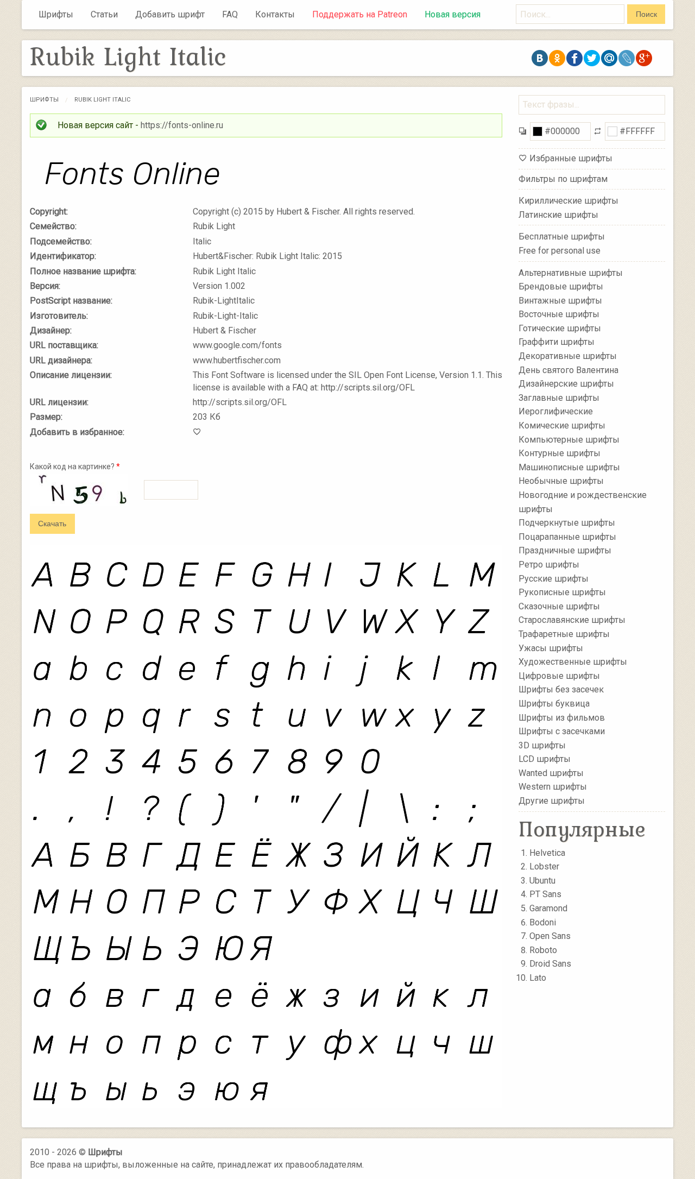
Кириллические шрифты (568, 201)
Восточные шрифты (559, 314)
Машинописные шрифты (569, 467)
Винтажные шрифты (560, 300)
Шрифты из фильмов (562, 717)
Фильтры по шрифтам (563, 179)
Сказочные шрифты (559, 606)
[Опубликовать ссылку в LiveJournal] (626, 58)
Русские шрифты (554, 578)
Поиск (646, 14)
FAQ (230, 14)
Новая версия (453, 14)
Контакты (275, 14)
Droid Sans (550, 964)
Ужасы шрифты (551, 647)
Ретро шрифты (549, 564)
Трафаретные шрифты (564, 634)
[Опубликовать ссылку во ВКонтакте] (540, 58)
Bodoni (542, 922)
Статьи (104, 14)
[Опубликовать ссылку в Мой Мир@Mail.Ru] (609, 58)
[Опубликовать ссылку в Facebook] (574, 58)
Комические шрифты (562, 425)
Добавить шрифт (170, 14)
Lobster (544, 866)
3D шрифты (542, 745)
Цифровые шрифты (559, 676)
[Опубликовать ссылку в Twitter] (592, 58)
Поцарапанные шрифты (567, 537)
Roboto (543, 950)
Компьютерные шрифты (569, 439)
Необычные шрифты (561, 481)
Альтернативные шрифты (571, 272)
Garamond (548, 908)
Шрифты (56, 14)
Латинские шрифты (558, 215)
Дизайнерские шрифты (566, 384)
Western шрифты (553, 786)
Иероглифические (556, 411)
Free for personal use (560, 250)
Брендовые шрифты (561, 286)
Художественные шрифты (573, 662)
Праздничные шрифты (565, 550)
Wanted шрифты (551, 773)
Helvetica (547, 853)
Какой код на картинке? (75, 466)
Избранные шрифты (570, 158)
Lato (537, 978)
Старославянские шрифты (572, 620)
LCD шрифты (545, 759)
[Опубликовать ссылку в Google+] (644, 58)
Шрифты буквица (554, 703)
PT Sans (545, 894)
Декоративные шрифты (568, 356)
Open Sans (550, 936)
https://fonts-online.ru (182, 125)
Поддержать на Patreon (359, 14)
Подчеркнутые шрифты (567, 523)
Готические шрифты (560, 328)
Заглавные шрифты (559, 398)
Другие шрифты (552, 801)
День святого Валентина (568, 369)
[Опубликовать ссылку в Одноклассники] (557, 58)
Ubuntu (542, 880)
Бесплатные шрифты (562, 236)
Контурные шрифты (560, 453)
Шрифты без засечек (561, 689)
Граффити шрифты (557, 342)
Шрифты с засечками (562, 731)
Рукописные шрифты (562, 592)
